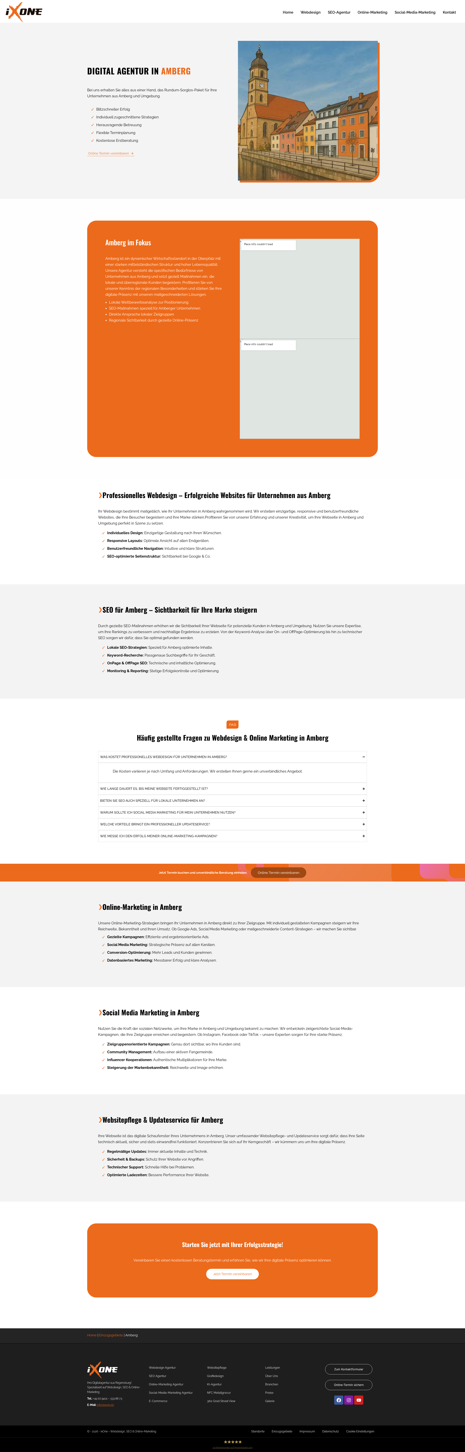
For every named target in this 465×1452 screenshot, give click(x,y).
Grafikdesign (215, 1376)
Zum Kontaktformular (348, 1369)
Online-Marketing (372, 12)
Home (288, 12)
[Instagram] (348, 1400)
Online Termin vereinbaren (108, 153)
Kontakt (449, 12)
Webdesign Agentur (162, 1367)
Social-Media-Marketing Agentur (171, 1392)
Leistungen (272, 1367)
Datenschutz (330, 1431)
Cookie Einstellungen (360, 1431)
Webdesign (311, 12)
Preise (269, 1392)
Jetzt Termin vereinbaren (232, 1274)
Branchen (271, 1384)
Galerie (269, 1401)
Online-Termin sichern (349, 1385)
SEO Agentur (157, 1376)
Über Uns (271, 1376)
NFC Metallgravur (219, 1392)
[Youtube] (358, 1400)
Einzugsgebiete (111, 1335)
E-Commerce (158, 1401)
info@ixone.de (105, 1405)
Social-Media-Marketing (415, 12)
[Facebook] (338, 1400)
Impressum (307, 1431)
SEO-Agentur (339, 12)
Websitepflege (217, 1367)
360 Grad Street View (221, 1401)
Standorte (257, 1431)
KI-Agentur (214, 1384)
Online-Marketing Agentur (166, 1384)
